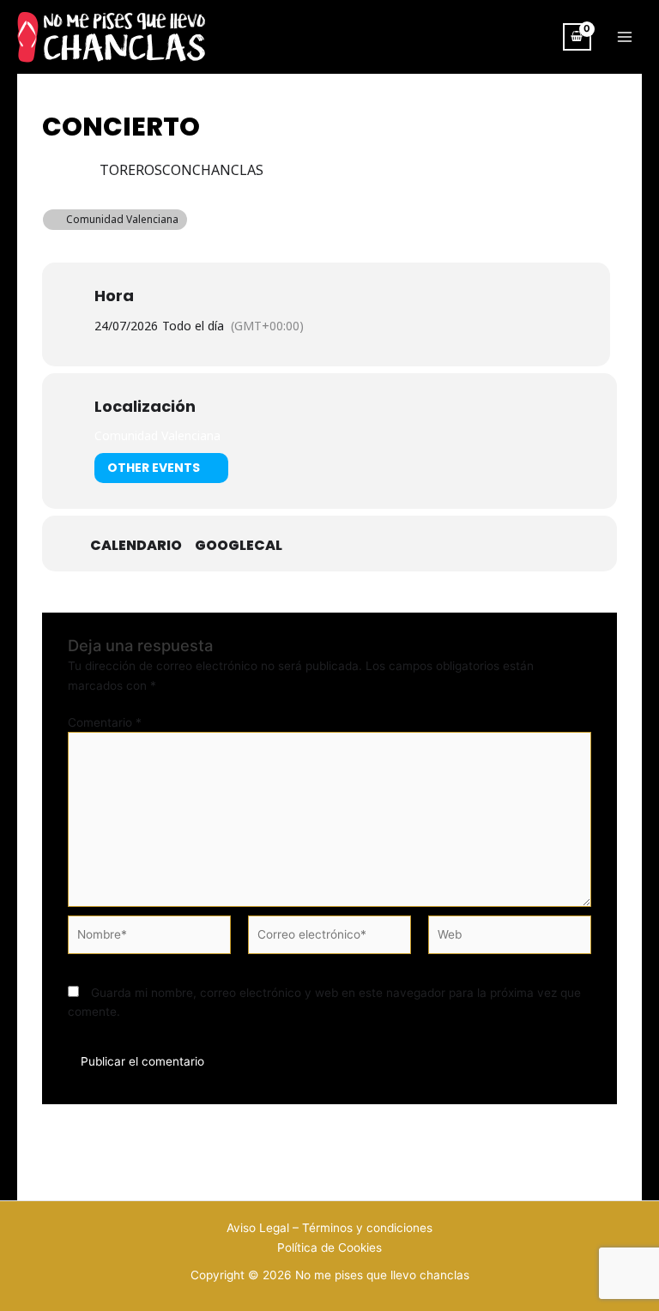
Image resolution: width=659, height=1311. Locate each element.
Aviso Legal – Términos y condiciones (329, 1228)
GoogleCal (238, 545)
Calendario (136, 545)
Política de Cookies (329, 1247)
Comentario (105, 722)
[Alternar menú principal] (625, 37)
